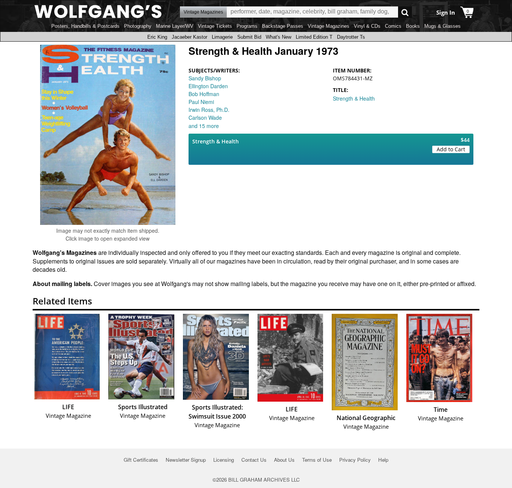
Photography (137, 26)
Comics (393, 26)
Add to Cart (451, 149)
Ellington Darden (208, 86)
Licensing (223, 459)
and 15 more (204, 126)
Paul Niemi (201, 101)
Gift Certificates (141, 459)
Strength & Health (354, 98)
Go (405, 12)
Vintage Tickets (215, 26)
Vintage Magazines (328, 26)
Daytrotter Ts (351, 37)
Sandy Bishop (205, 78)
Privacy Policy (355, 459)
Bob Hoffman (204, 94)
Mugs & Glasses (442, 26)
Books (413, 26)
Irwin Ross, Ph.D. (209, 109)
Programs (247, 26)
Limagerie (222, 37)
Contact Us (253, 459)
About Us (284, 459)
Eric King (157, 37)
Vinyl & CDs (367, 26)
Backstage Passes (282, 26)
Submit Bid (249, 37)
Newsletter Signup (186, 459)
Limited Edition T (314, 37)
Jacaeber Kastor (189, 37)
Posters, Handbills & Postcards (85, 26)
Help (383, 459)
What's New (278, 37)
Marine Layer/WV (174, 26)
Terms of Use (317, 459)
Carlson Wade (205, 117)
